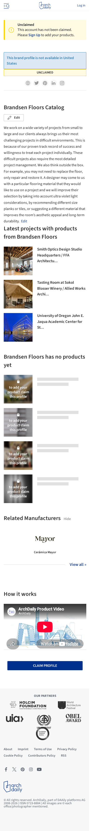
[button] (27, 83)
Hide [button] (67, 518)
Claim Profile (45, 665)
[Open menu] (6, 5)
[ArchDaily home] (45, 5)
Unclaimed (45, 72)
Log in (81, 5)
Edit (17, 117)
